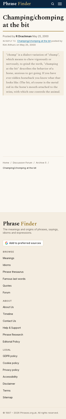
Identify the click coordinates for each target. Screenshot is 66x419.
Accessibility (10, 376)
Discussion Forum (22, 162)
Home (6, 162)
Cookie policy (11, 362)
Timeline (8, 313)
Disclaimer (9, 383)
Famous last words (14, 278)
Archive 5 (41, 162)
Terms (7, 390)
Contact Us (9, 320)
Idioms (7, 264)
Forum (6, 292)
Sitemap (8, 397)
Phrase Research (13, 334)
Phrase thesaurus (13, 271)
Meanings (8, 258)
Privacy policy (11, 369)
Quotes (7, 285)
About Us (8, 307)
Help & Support (12, 327)
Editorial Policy (11, 341)
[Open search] (52, 3)
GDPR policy (10, 355)
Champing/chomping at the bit (34, 40)
